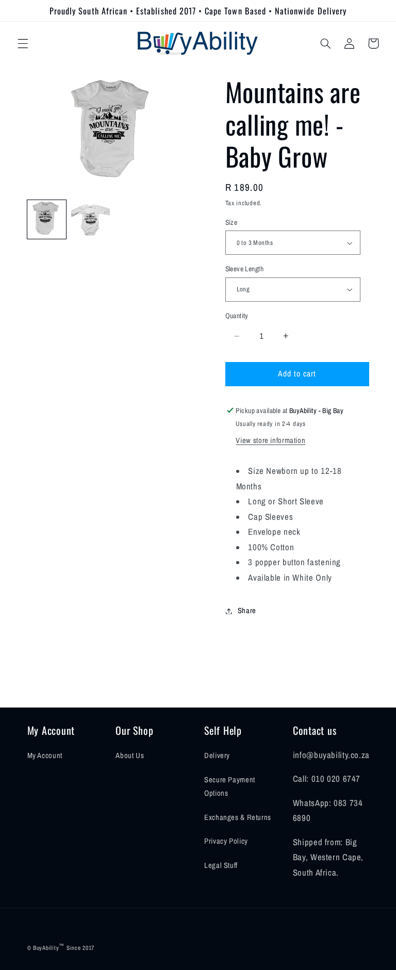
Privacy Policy (226, 841)
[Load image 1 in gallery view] (46, 219)
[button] (23, 43)
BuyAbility (46, 948)
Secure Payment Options (229, 786)
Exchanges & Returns (237, 817)
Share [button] (247, 610)
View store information (270, 440)
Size (231, 222)
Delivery (217, 755)
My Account (44, 755)
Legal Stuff (221, 865)
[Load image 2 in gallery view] (90, 219)
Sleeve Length (244, 268)
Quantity (237, 315)
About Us (130, 755)
